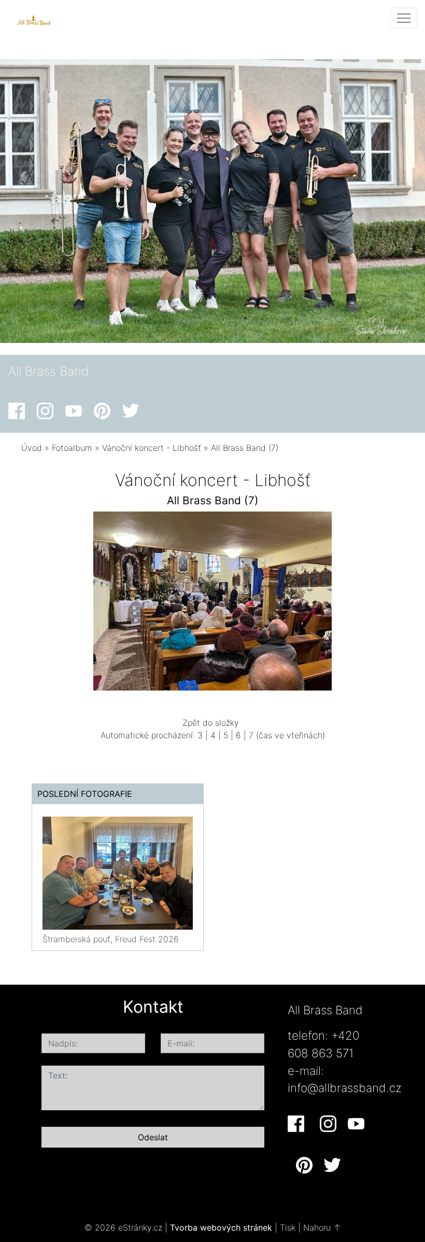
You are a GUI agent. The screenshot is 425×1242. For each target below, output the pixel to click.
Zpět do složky (210, 722)
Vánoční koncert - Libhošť (151, 448)
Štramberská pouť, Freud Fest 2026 (110, 939)
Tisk (287, 1227)
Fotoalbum (72, 448)
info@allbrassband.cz (345, 1088)
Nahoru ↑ (322, 1227)
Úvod (31, 448)
